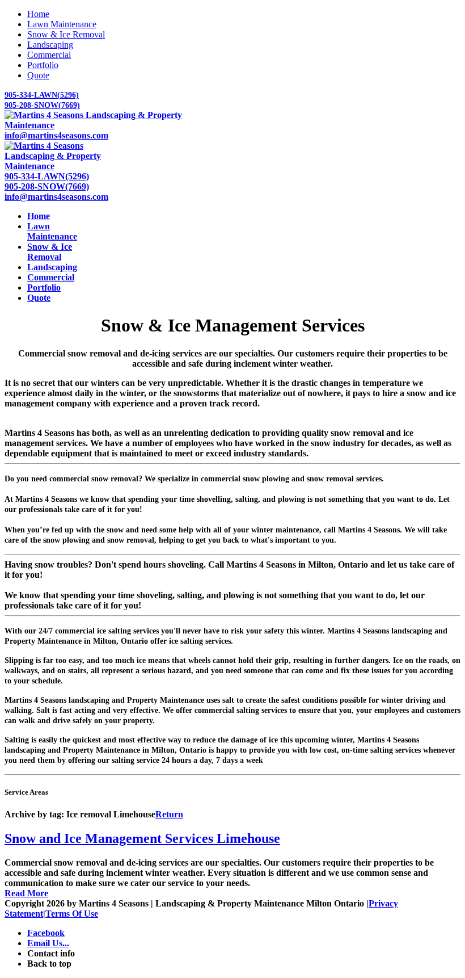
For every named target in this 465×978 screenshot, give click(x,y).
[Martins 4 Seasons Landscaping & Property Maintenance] (96, 125)
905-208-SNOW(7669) (42, 105)
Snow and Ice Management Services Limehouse (142, 838)
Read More (26, 893)
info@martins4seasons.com (56, 135)
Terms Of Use (71, 913)
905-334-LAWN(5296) (42, 95)
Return (169, 814)
